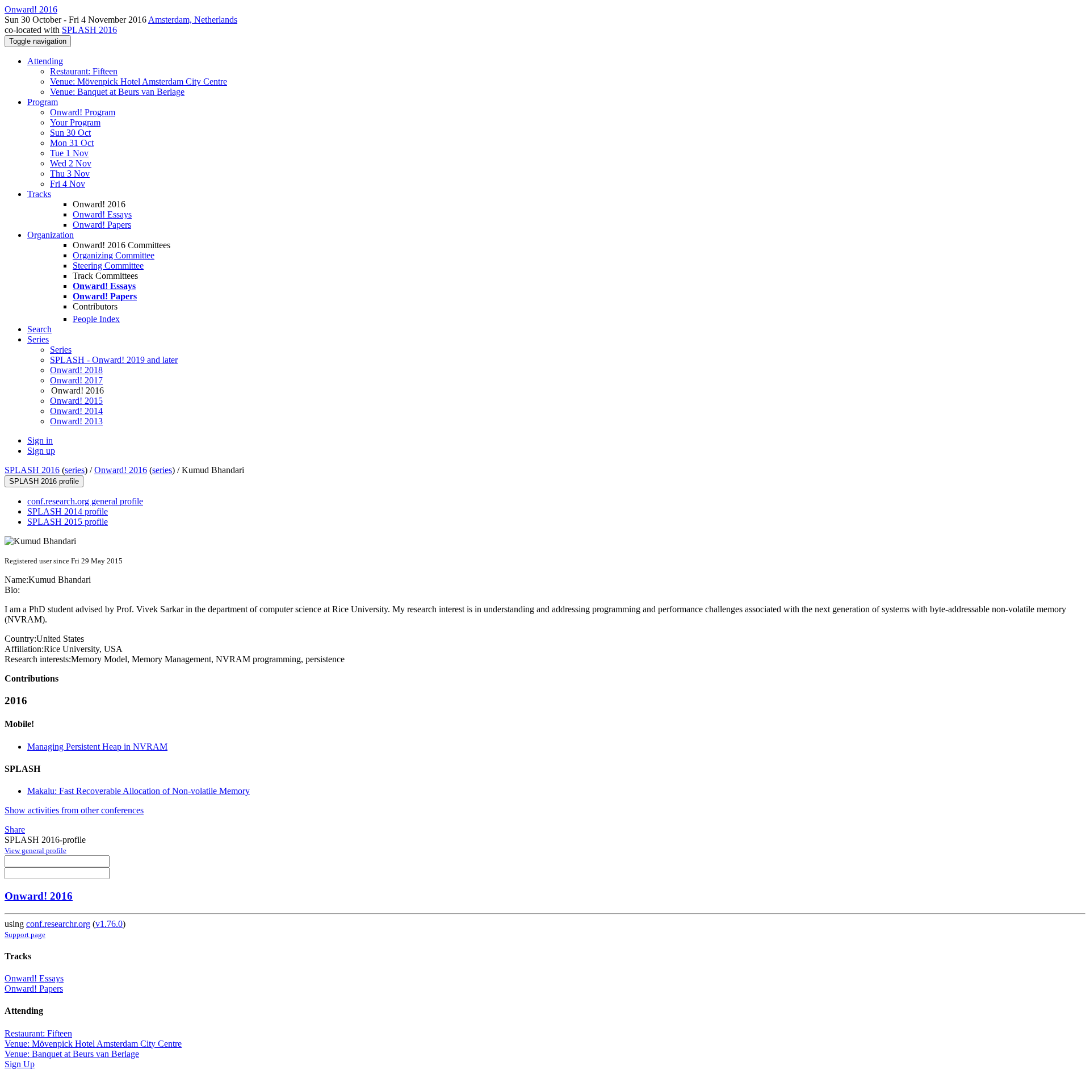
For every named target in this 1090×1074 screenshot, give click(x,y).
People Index (96, 319)
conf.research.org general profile (85, 501)
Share (15, 829)
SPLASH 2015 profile (67, 521)
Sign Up (20, 1064)
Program (42, 102)
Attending (45, 61)
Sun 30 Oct (70, 132)
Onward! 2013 (76, 421)
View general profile (35, 850)
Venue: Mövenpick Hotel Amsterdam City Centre (138, 81)
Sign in (40, 440)
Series (61, 349)
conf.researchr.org (58, 924)
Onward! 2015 (76, 401)
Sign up (41, 450)
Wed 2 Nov (70, 163)
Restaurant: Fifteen (84, 71)
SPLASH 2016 (89, 30)
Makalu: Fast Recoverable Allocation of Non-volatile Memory (138, 791)
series (75, 470)
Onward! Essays (102, 214)
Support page (25, 934)
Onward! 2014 (76, 411)
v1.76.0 (109, 924)
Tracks (39, 194)
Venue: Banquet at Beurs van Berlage (117, 92)
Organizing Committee (113, 255)
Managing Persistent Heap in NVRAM (97, 746)
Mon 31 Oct (72, 143)
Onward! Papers (102, 224)
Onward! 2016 (120, 470)
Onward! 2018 (76, 370)
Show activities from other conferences (74, 810)
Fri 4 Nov (67, 184)
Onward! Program (82, 112)
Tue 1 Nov (69, 153)
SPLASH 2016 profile (44, 481)
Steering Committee (108, 265)
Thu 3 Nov (70, 173)
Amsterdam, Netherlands (192, 19)
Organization (50, 235)
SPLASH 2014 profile (67, 511)
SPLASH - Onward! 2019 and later (114, 360)
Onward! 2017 (76, 380)
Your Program (75, 122)
